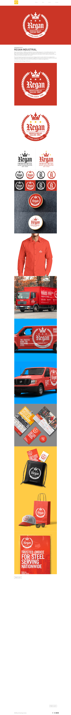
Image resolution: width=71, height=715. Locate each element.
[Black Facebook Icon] (52, 713)
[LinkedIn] (58, 713)
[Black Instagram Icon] (54, 713)
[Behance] (56, 713)
